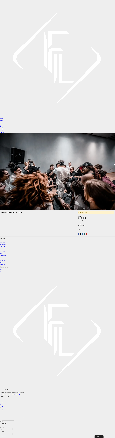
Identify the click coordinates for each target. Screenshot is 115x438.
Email (1, 421)
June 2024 (2, 240)
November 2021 (2, 249)
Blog (1, 269)
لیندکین (82, 234)
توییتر (80, 234)
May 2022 (1, 248)
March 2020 (2, 257)
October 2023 (2, 242)
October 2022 (2, 246)
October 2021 (2, 251)
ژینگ (84, 234)
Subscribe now (4, 423)
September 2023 (3, 244)
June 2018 (2, 262)
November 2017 (2, 264)
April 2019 (1, 258)
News (1, 271)
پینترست (86, 234)
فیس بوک (78, 234)
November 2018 (2, 260)
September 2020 (3, 255)
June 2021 (2, 253)
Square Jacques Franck (81, 225)
